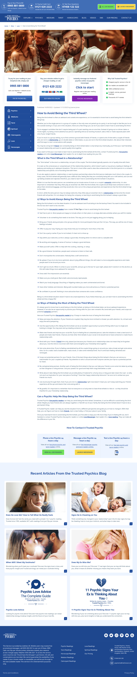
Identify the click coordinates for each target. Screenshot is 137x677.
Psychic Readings (67, 646)
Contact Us (126, 18)
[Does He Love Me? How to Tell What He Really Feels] (36, 497)
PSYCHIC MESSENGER (84, 99)
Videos (93, 18)
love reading (113, 417)
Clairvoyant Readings (68, 661)
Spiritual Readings (91, 650)
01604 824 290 (119, 658)
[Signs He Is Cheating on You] (101, 497)
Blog (84, 18)
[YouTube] (127, 635)
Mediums (50, 18)
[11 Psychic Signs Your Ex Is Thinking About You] (101, 592)
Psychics (39, 18)
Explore (27, 18)
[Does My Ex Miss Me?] (101, 545)
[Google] (132, 635)
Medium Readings (67, 657)
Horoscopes (72, 18)
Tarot (60, 18)
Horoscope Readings (68, 654)
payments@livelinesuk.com (123, 663)
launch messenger (85, 452)
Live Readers (107, 7)
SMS (101, 18)
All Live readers (53, 452)
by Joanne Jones (74, 107)
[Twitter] (111, 635)
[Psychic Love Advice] (36, 592)
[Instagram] (116, 635)
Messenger (127, 6)
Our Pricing (112, 18)
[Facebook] (106, 635)
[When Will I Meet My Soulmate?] (36, 545)
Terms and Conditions (10, 673)
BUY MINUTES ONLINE (52, 98)
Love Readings (90, 646)
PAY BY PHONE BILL (19, 98)
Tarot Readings (66, 650)
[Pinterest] (122, 635)
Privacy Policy (129, 673)
